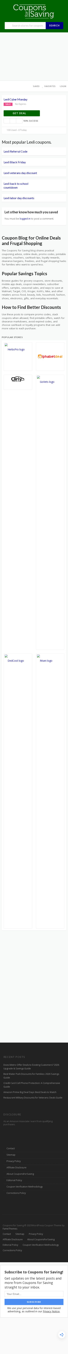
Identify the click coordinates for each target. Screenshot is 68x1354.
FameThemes (10, 1228)
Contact (11, 1148)
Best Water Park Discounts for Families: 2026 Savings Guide (31, 1075)
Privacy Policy (14, 1161)
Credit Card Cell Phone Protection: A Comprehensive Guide (31, 1085)
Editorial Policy (14, 1180)
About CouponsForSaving (20, 1173)
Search (54, 25)
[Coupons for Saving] (34, 11)
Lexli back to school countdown (16, 185)
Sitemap (11, 1154)
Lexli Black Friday (15, 162)
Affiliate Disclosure (16, 1167)
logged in (25, 218)
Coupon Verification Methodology (25, 1186)
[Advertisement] (34, 56)
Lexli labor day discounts (19, 198)
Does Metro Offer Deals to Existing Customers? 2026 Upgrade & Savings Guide (31, 1066)
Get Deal (20, 113)
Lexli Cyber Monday (15, 99)
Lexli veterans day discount (20, 173)
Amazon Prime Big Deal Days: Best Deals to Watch (29, 1092)
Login (63, 86)
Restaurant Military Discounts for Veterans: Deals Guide (32, 1097)
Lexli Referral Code (15, 151)
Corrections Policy (16, 1193)
